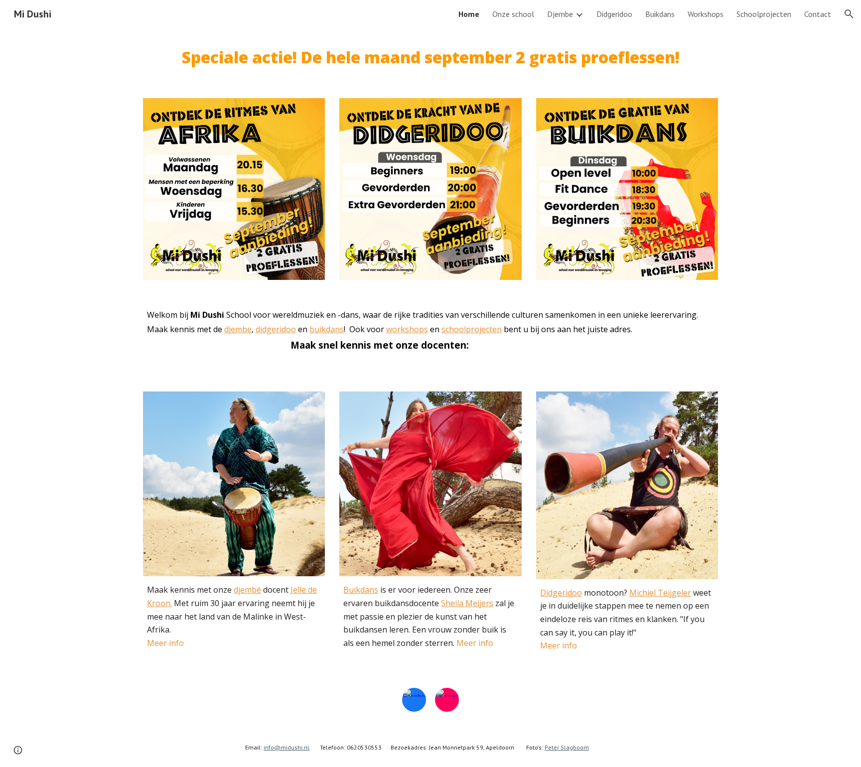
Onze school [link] (513, 14)
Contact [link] (817, 14)
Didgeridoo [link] (614, 14)
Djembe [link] (560, 14)
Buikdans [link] (660, 14)
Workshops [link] (705, 14)
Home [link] (468, 14)
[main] (430, 57)
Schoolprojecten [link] (763, 14)
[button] (849, 14)
